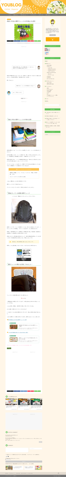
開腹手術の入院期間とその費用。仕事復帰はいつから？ (53, 126)
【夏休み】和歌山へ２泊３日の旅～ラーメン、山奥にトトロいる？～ (53, 119)
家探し (48, 88)
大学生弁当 (49, 76)
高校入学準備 (9, 19)
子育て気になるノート (50, 81)
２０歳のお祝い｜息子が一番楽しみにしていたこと (53, 113)
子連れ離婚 (49, 91)
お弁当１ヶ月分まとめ (51, 71)
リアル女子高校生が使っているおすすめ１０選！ (18, 332)
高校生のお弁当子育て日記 (51, 72)
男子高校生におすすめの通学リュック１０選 (17, 319)
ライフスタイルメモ (50, 96)
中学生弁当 (49, 77)
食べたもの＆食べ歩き (50, 78)
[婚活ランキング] (53, 48)
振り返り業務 (49, 90)
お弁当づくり (49, 66)
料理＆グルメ (48, 63)
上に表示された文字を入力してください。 (12, 458)
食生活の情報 (49, 65)
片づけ (48, 92)
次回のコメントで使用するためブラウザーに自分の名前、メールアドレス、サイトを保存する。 (23, 454)
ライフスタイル (48, 86)
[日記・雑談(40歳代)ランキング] (53, 50)
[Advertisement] (24, 54)
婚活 (46, 61)
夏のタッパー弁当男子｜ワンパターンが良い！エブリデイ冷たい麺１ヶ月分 (53, 123)
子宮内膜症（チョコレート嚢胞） (52, 95)
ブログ (47, 98)
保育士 (47, 101)
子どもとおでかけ (50, 89)
